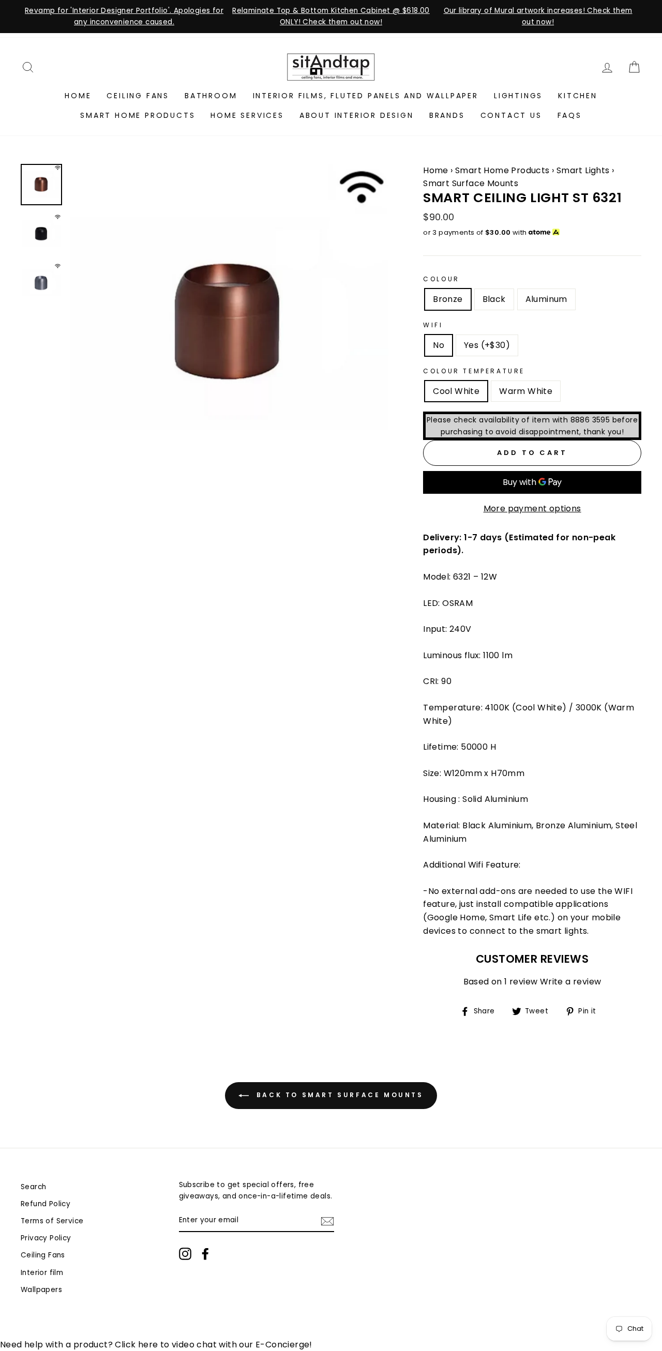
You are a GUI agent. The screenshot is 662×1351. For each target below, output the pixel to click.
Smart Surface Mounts (470, 183)
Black (494, 299)
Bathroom (211, 95)
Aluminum (546, 299)
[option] (124, 16)
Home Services (246, 115)
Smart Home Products (137, 115)
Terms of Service (52, 1221)
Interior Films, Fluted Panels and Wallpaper (365, 95)
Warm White (525, 391)
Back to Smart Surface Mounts (338, 1094)
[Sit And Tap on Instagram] (185, 1254)
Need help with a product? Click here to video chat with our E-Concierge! (156, 1344)
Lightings (518, 95)
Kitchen (577, 95)
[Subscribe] (327, 1220)
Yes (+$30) (487, 345)
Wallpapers (41, 1290)
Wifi (433, 325)
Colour (441, 279)
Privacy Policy (46, 1238)
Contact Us (511, 115)
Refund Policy (45, 1204)
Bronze (447, 299)
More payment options (532, 508)
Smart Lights (584, 170)
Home (78, 95)
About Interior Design (356, 115)
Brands (447, 115)
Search (33, 1187)
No (438, 345)
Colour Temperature (474, 371)
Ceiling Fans (138, 95)
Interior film (42, 1273)
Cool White (456, 391)
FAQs (570, 115)
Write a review (570, 982)
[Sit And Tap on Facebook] (205, 1254)
